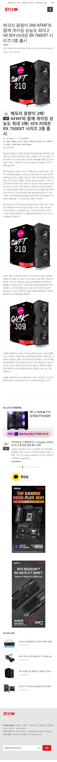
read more (16, 461)
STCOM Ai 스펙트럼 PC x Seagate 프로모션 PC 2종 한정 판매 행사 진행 (32, 443)
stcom (11, 138)
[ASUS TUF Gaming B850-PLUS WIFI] (9, 688)
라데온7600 (16, 144)
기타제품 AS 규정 (41, 3)
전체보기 (26, 138)
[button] (27, 106)
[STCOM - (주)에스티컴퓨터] (11, 9)
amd (19, 141)
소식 (20, 138)
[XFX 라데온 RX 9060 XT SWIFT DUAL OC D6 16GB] (9, 673)
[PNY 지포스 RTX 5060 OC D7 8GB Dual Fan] (9, 658)
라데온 (8, 144)
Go (47, 747)
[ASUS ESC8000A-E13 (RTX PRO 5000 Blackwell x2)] (9, 643)
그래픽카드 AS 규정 (27, 3)
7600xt (13, 141)
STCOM (38, 141)
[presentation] (9, 83)
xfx (43, 141)
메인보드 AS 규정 (13, 3)
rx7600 (24, 141)
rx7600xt (31, 141)
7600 (8, 141)
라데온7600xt (26, 144)
